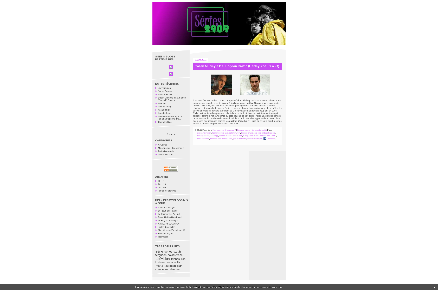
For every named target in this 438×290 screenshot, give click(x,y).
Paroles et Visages (167, 207)
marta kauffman (166, 265)
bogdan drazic (247, 133)
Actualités (162, 145)
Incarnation (163, 237)
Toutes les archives (167, 191)
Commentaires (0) (259, 130)
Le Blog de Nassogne (168, 220)
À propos (171, 134)
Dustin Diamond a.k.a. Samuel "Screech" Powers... (172, 99)
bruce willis (173, 262)
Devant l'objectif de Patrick (170, 217)
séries (168, 251)
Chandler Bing (165, 122)
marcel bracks (203, 139)
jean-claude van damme (169, 267)
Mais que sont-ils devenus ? (171, 148)
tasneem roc (215, 139)
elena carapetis (225, 136)
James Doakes (165, 91)
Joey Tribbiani (164, 88)
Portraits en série (166, 151)
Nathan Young (164, 107)
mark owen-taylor (254, 139)
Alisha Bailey (164, 110)
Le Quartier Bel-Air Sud (169, 214)
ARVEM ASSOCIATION (168, 224)
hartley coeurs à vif (220, 133)
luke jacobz (271, 136)
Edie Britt (162, 103)
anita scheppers (268, 133)
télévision (163, 259)
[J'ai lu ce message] (434, 287)
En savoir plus (275, 287)
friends (175, 259)
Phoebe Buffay (165, 94)
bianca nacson (260, 136)
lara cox (257, 133)
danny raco (248, 136)
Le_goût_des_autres (167, 211)
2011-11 (162, 181)
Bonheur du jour (165, 233)
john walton (237, 136)
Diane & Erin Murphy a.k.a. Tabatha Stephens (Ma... (170, 117)
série (159, 251)
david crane (175, 255)
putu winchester (239, 139)
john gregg (214, 136)
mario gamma (203, 136)
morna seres (227, 139)
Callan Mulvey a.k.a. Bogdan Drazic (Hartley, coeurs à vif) (237, 66)
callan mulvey (234, 133)
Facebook (270, 139)
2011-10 (162, 184)
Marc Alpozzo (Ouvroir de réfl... (172, 230)
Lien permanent (243, 130)
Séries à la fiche (165, 154)
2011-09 (162, 187)
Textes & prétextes (166, 227)
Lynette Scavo (164, 113)
